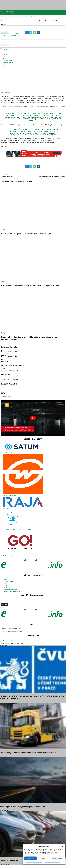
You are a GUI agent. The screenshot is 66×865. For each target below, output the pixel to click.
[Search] (2, 65)
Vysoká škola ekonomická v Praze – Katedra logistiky (17, 529)
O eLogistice (6, 579)
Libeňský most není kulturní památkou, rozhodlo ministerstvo (51, 177)
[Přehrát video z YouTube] (33, 418)
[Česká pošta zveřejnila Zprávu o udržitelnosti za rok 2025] (33, 207)
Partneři (5, 585)
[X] (12, 14)
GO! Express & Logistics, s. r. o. (11, 555)
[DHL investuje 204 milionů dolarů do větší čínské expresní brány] (33, 726)
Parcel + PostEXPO (9, 384)
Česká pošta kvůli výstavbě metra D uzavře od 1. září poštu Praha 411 (31, 285)
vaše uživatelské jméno (7, 24)
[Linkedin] (7, 14)
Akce (4, 58)
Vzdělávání (3, 702)
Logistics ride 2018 (6, 176)
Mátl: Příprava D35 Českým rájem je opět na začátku (22, 807)
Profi (4, 56)
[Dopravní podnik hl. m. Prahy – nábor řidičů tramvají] (33, 154)
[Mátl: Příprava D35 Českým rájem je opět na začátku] (33, 780)
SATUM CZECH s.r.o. (8, 452)
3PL (1, 756)
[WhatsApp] (34, 166)
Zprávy (5, 54)
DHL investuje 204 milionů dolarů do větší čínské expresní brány (28, 753)
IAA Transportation (9, 356)
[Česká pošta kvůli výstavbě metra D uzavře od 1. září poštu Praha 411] (33, 258)
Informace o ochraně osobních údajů (34, 862)
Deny (43, 858)
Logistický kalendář (8, 62)
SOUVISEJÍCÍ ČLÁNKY (10, 182)
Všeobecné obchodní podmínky (11, 589)
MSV (3, 393)
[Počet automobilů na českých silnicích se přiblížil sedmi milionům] (33, 834)
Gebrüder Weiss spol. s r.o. (10, 495)
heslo (2, 30)
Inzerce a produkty (8, 581)
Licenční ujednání (7, 587)
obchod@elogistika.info (16, 631)
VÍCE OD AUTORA (25, 182)
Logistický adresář (8, 60)
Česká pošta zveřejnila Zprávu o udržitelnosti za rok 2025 (26, 234)
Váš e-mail (4, 43)
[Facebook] (3, 14)
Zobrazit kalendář (6, 396)
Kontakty (5, 583)
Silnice (1, 810)
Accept (30, 858)
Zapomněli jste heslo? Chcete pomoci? (11, 33)
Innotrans (5, 375)
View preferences (57, 858)
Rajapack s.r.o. (7, 508)
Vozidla (2, 864)
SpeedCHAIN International (12, 365)
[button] (63, 846)
